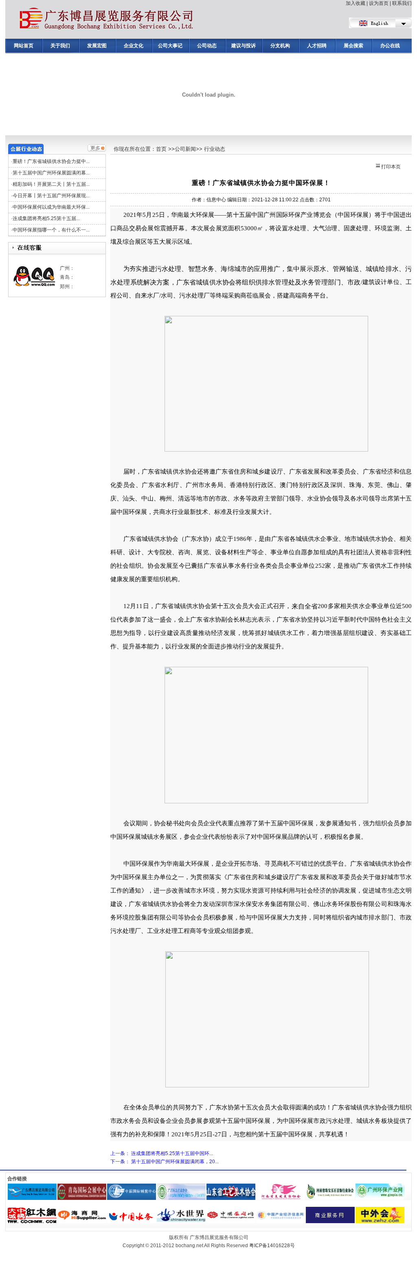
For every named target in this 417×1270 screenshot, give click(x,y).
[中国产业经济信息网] (280, 1210)
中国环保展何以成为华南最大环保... (51, 207)
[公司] (32, 1186)
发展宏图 (97, 46)
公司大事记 (170, 46)
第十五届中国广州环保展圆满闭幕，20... (175, 1161)
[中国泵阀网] (230, 1210)
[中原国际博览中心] (131, 1186)
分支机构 (280, 46)
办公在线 (390, 46)
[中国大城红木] (32, 1210)
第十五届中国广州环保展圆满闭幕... (51, 173)
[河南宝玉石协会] (330, 1186)
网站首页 (23, 46)
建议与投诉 (243, 46)
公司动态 (207, 46)
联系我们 (402, 3)
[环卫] (181, 1186)
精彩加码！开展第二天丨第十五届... (51, 184)
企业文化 (133, 46)
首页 (161, 149)
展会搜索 (353, 46)
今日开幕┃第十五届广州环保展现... (51, 195)
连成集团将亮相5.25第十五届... (46, 218)
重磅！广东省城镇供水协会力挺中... (51, 161)
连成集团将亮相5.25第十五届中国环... (172, 1153)
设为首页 (378, 3)
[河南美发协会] (280, 1186)
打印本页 (390, 167)
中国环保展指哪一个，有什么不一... (51, 230)
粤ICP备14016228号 (272, 1245)
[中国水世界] (181, 1210)
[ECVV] (330, 1210)
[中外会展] (380, 1210)
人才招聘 (317, 46)
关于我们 (60, 46)
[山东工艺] (230, 1186)
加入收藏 (355, 3)
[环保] (380, 1186)
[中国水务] (131, 1210)
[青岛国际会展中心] (81, 1186)
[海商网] (81, 1210)
